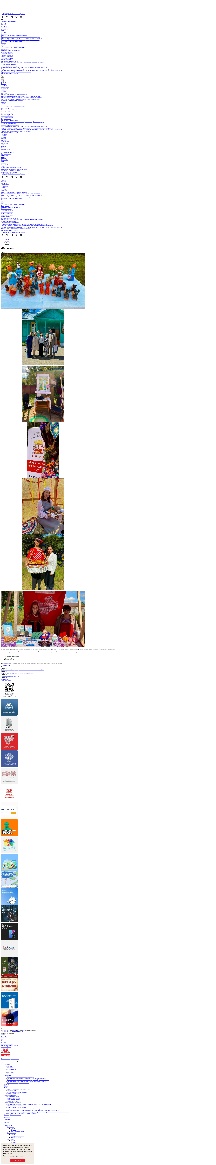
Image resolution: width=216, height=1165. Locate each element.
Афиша (3, 44)
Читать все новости (6, 680)
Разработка (4, 1062)
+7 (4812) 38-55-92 (6, 1031)
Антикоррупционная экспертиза (10, 65)
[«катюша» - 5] (43, 421)
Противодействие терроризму (9, 73)
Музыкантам (4, 164)
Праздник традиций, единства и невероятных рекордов (17, 673)
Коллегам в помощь (6, 52)
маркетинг (11, 1062)
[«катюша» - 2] (43, 590)
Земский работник (6, 1047)
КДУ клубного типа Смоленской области (13, 47)
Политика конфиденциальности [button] (13, 1156)
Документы (4, 34)
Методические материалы (8, 64)
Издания (3, 138)
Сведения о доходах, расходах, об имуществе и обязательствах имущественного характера (27, 69)
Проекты (3, 140)
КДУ (2, 46)
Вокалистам (4, 143)
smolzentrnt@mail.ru (19, 14)
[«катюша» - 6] (43, 365)
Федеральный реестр (7, 55)
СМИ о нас (4, 31)
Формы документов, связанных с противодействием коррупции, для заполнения (24, 67)
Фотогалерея (4, 29)
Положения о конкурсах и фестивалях (12, 41)
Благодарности (5, 27)
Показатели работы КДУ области (10, 50)
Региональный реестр (7, 56)
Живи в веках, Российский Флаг (10, 676)
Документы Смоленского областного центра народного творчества (20, 40)
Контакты (3, 32)
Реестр (2, 144)
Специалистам (5, 141)
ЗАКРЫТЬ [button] (18, 1160)
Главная (3, 1034)
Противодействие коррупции (9, 61)
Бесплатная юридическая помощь (10, 170)
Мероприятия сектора (7, 58)
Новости (3, 43)
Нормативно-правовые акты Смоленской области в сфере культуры (20, 37)
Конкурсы (3, 135)
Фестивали (4, 134)
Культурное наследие (7, 53)
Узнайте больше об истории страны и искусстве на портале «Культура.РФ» (22, 670)
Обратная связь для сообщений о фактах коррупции (16, 72)
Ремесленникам (5, 149)
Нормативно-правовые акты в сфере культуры (14, 35)
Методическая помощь (7, 147)
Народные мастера (6, 59)
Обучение (3, 146)
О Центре (3, 23)
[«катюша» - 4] (43, 477)
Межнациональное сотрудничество (11, 167)
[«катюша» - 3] (43, 533)
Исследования (5, 49)
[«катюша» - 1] (43, 646)
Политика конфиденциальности (10, 1059)
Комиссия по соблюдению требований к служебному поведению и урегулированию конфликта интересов (31, 70)
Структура (4, 26)
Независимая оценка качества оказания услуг (14, 169)
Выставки (3, 137)
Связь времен (4, 679)
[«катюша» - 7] (43, 308)
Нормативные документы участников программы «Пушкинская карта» (21, 38)
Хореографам (4, 160)
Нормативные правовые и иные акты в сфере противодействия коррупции (22, 62)
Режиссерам (4, 155)
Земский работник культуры (9, 172)
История (3, 24)
